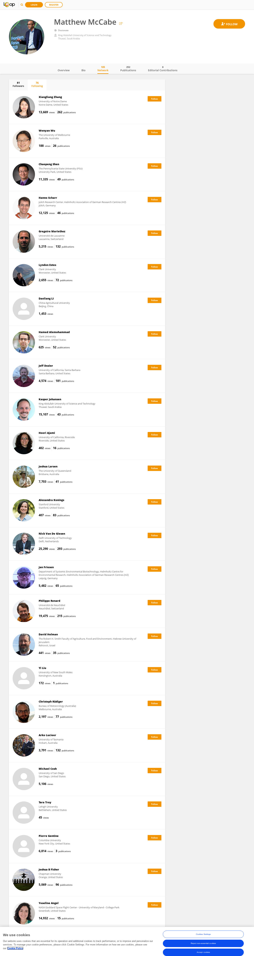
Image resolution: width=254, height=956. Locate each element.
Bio (83, 70)
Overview (64, 70)
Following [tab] (37, 84)
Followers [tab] (18, 84)
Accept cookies (203, 952)
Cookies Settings (203, 934)
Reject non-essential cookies (203, 943)
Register (53, 4)
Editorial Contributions (162, 68)
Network (102, 68)
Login (34, 4)
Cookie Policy (15, 948)
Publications (128, 68)
